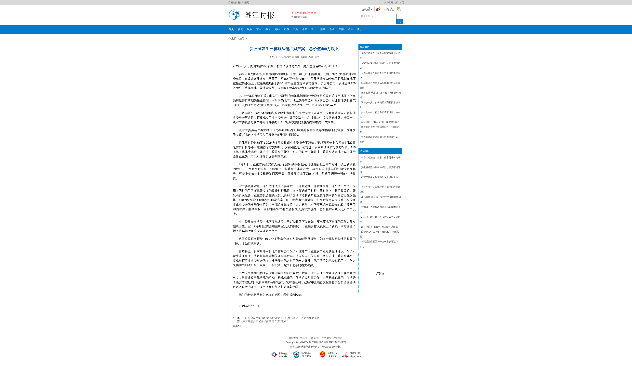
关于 (359, 29)
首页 (231, 29)
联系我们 (315, 338)
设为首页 (399, 2)
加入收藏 (388, 2)
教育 (268, 29)
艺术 (259, 29)
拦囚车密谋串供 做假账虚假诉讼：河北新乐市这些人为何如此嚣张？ (282, 317)
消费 (286, 29)
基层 (322, 29)
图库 (350, 29)
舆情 (341, 29)
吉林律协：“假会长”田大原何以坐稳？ (380, 122)
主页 (234, 38)
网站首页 (293, 338)
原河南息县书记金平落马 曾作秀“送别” (265, 321)
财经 (277, 29)
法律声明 (337, 338)
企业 (332, 29)
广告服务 (326, 338)
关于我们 (304, 338)
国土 (313, 29)
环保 (304, 29)
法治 (295, 29)
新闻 (240, 29)
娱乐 (249, 29)
